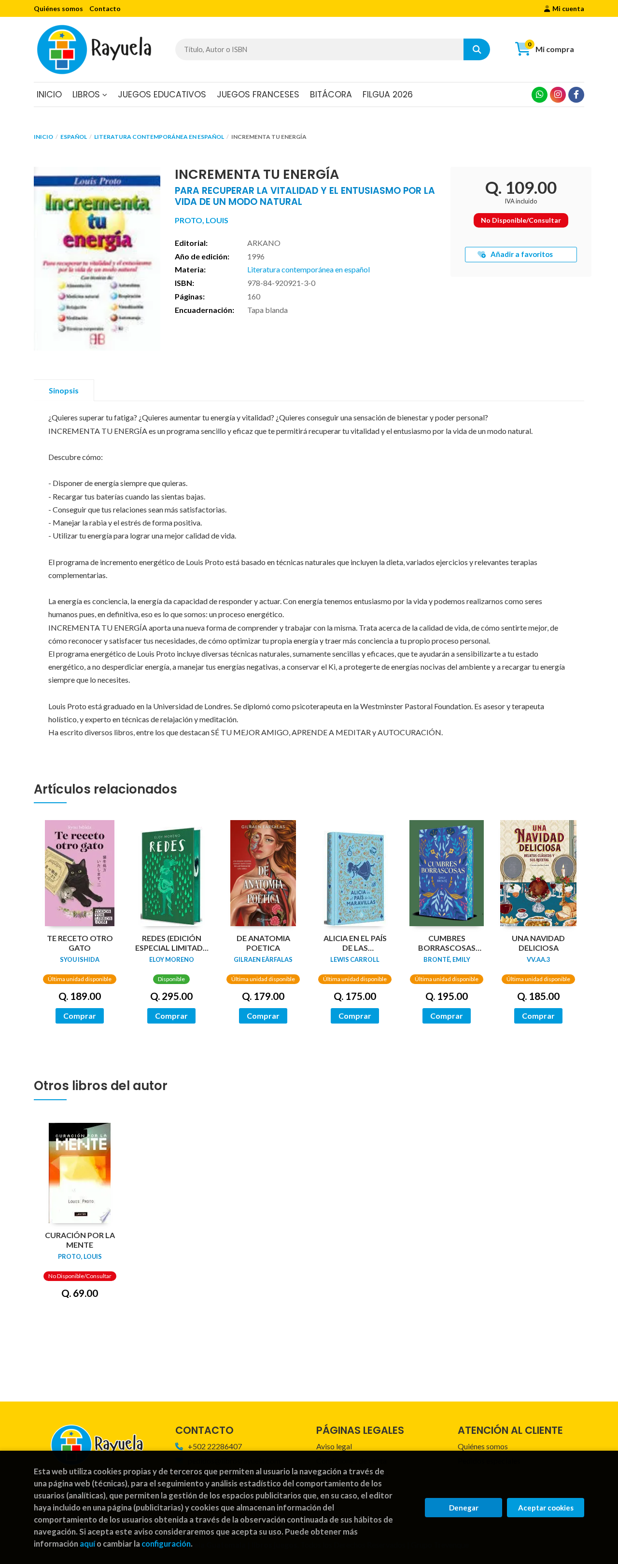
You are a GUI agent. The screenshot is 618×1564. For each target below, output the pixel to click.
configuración (166, 1543)
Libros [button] (87, 94)
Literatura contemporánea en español (159, 136)
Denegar (463, 1507)
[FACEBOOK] (576, 95)
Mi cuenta (568, 8)
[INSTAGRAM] (558, 95)
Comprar (79, 1015)
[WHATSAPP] (540, 95)
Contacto (105, 8)
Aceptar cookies (546, 1507)
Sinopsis (64, 390)
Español (73, 136)
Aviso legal (334, 1446)
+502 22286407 (215, 1446)
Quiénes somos (58, 8)
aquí (87, 1543)
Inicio (43, 136)
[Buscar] (477, 49)
